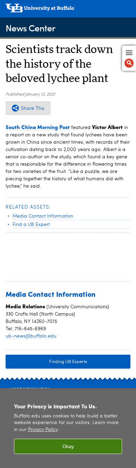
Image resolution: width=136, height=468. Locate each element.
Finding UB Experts (68, 362)
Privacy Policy (43, 429)
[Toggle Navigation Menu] (129, 58)
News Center (30, 28)
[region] (68, 428)
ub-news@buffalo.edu (31, 336)
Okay (68, 446)
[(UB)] (68, 10)
